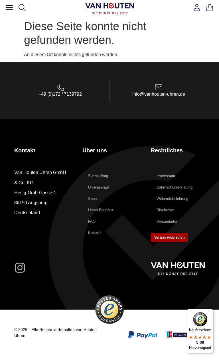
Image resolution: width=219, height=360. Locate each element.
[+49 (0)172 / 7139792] (60, 87)
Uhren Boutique (100, 210)
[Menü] (209, 312)
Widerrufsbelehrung (172, 199)
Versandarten (167, 221)
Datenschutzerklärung (174, 187)
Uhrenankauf (98, 187)
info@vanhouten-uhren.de (158, 94)
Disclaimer (165, 210)
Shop (92, 199)
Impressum (166, 176)
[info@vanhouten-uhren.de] (158, 87)
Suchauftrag (98, 176)
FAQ (92, 221)
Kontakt (94, 233)
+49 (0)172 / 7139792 (60, 94)
